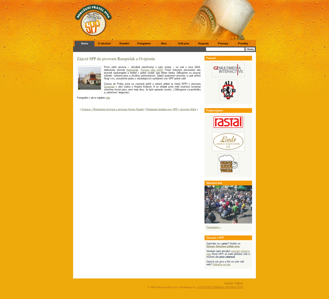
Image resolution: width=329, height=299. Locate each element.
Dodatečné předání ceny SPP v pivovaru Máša (171, 109)
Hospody (203, 43)
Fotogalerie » (213, 227)
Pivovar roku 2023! (152, 70)
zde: (108, 97)
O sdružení (104, 43)
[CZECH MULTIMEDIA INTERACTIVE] (228, 76)
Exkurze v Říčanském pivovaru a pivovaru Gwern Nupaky (113, 109)
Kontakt (228, 283)
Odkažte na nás (221, 264)
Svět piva (183, 43)
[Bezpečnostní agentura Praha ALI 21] (228, 100)
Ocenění (124, 43)
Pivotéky (243, 43)
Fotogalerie (144, 43)
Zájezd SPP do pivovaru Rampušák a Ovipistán (116, 58)
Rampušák (132, 70)
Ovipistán (109, 86)
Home (84, 43)
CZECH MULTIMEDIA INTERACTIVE (220, 287)
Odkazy (239, 283)
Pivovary (223, 43)
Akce (164, 43)
